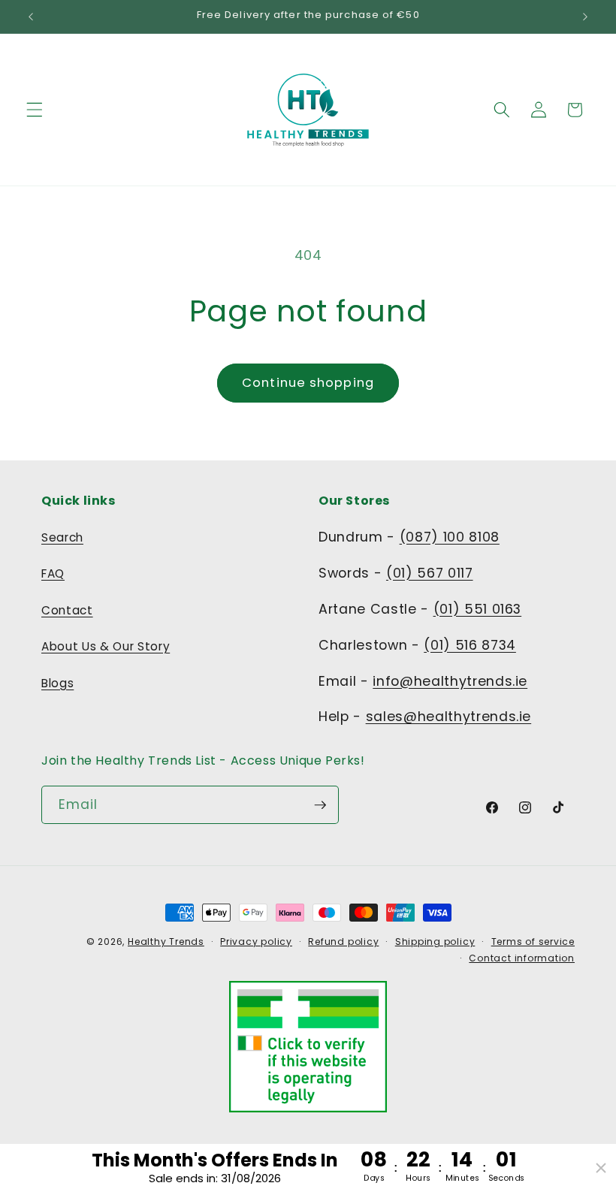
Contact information (522, 958)
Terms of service (533, 941)
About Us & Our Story (105, 646)
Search (62, 537)
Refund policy (343, 941)
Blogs (57, 683)
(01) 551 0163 (477, 609)
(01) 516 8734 (470, 645)
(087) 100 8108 (450, 537)
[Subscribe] (320, 805)
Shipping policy (435, 941)
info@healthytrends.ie (450, 681)
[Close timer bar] (601, 1168)
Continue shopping (308, 382)
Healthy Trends (166, 941)
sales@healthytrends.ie (449, 717)
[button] (35, 110)
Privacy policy (256, 941)
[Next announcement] (585, 16)
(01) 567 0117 (429, 573)
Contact (67, 610)
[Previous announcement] (30, 16)
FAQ (53, 573)
